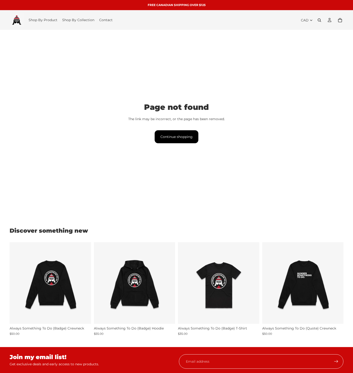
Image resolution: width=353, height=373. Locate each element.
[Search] (319, 20)
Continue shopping (176, 137)
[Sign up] (336, 361)
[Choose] (83, 316)
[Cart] (340, 20)
